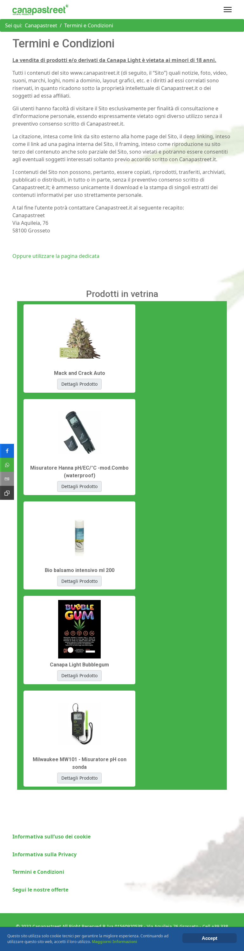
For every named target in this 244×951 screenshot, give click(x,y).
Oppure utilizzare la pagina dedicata (55, 255)
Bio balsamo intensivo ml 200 (79, 570)
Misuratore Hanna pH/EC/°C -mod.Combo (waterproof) (79, 472)
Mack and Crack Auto (79, 373)
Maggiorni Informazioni (114, 941)
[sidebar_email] (7, 479)
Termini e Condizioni (38, 871)
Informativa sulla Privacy (44, 854)
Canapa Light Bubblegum (79, 665)
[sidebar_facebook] (7, 451)
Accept (209, 938)
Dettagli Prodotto (79, 384)
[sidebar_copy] (7, 493)
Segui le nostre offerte (40, 889)
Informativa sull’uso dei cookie (51, 836)
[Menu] (228, 9)
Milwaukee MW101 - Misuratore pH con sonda (79, 763)
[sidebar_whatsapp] (7, 465)
